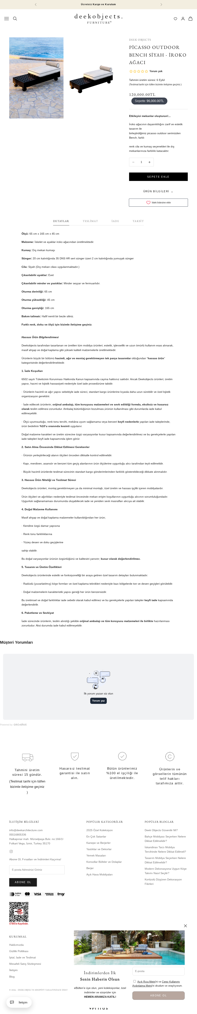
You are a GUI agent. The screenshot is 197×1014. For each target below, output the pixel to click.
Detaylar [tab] (61, 221)
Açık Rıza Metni (146, 981)
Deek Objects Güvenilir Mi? (161, 830)
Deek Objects (140, 39)
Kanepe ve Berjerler (98, 842)
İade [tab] (115, 221)
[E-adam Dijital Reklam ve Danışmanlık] (98, 1008)
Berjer (90, 868)
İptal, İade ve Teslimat (22, 957)
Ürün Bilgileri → (158, 191)
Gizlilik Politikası (18, 951)
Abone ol (23, 882)
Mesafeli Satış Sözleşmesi (25, 963)
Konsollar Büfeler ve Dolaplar (104, 861)
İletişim (13, 970)
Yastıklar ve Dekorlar (99, 849)
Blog (12, 976)
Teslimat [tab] (90, 221)
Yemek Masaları (96, 855)
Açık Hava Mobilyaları (99, 874)
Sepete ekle (158, 176)
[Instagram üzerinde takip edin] (37, 851)
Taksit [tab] (138, 221)
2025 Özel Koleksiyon (99, 830)
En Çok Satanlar (96, 836)
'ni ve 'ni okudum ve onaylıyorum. (157, 983)
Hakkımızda (16, 944)
